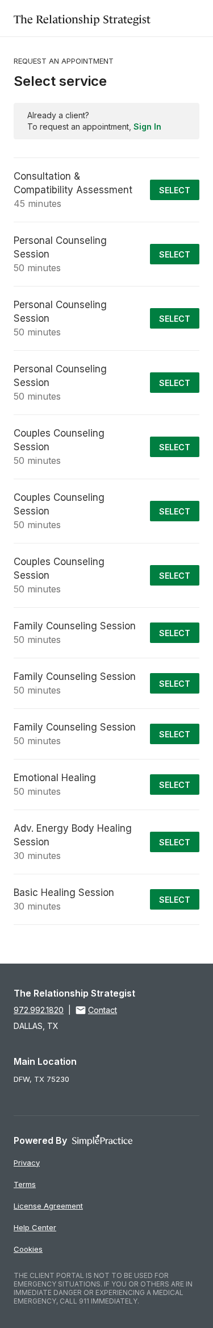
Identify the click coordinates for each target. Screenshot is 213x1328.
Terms (25, 1184)
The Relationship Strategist (82, 18)
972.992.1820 (39, 1010)
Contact (102, 1010)
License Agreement (48, 1205)
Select (174, 190)
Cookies (28, 1249)
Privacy (27, 1162)
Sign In (147, 126)
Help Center (35, 1227)
